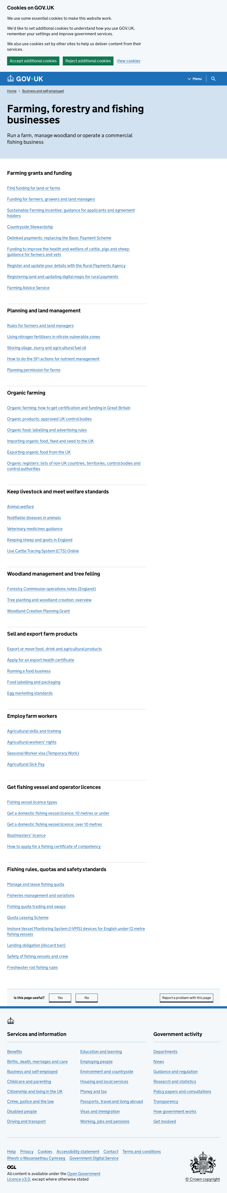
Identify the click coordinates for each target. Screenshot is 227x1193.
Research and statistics (174, 1081)
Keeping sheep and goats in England (39, 539)
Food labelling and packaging (33, 682)
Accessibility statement (78, 1151)
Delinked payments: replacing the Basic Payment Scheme (59, 237)
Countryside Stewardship (30, 226)
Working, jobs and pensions (104, 1121)
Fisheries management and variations (40, 895)
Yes (64, 998)
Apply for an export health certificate (40, 659)
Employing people (96, 1061)
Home (11, 91)
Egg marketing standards (30, 693)
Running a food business (29, 670)
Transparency (165, 1101)
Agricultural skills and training (34, 731)
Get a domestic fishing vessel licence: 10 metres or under (58, 813)
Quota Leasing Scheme (28, 917)
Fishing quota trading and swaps (36, 906)
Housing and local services (104, 1081)
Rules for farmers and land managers (40, 325)
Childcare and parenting (29, 1081)
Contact (111, 1151)
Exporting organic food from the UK (39, 452)
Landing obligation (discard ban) (36, 945)
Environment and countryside (106, 1071)
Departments (165, 1051)
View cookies (128, 61)
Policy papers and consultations (182, 1091)
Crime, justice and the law (30, 1101)
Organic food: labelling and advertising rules (47, 429)
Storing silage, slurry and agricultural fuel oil (46, 347)
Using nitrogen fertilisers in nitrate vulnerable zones (53, 336)
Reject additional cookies (88, 60)
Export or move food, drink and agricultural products (54, 648)
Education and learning (101, 1051)
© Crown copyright (202, 1179)
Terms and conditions (142, 1151)
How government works (174, 1111)
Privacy (26, 1151)
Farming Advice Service (28, 287)
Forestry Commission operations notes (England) (51, 588)
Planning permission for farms (34, 369)
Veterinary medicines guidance (35, 528)
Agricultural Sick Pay (26, 764)
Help (11, 1151)
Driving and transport (26, 1121)
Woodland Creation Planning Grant (38, 610)
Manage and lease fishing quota (35, 884)
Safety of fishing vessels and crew (37, 956)
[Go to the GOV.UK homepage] (25, 79)
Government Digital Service (94, 1158)
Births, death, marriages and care (37, 1061)
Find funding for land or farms (33, 188)
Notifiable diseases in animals (34, 517)
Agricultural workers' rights (32, 742)
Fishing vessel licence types (32, 802)
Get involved (164, 1121)
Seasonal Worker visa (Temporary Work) (43, 753)
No (91, 998)
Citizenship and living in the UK (35, 1091)
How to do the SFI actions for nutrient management (53, 358)
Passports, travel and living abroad (111, 1101)
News (158, 1061)
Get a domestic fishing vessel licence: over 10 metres (54, 824)
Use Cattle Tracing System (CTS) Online (43, 550)
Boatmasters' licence (26, 835)
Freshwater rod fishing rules (32, 967)
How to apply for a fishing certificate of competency (54, 846)
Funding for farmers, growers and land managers (51, 199)
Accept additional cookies (33, 60)
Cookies (45, 1151)
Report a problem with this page (186, 998)
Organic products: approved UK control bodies (49, 418)
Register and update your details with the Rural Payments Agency (66, 265)
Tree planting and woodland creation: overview (49, 599)
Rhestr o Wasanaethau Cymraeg (36, 1158)
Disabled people (22, 1111)
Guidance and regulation (175, 1071)
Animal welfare (20, 506)
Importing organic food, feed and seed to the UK (50, 441)
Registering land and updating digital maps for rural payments (62, 276)
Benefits (14, 1051)
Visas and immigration (100, 1111)
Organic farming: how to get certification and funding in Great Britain (68, 407)
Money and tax (93, 1091)
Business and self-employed (43, 91)
